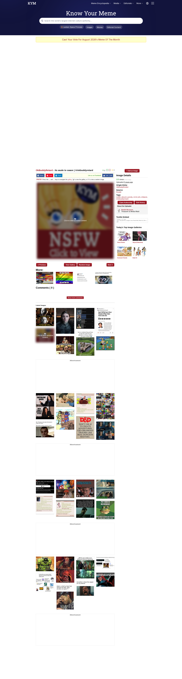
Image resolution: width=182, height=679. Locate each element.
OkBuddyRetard (44, 170)
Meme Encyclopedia (100, 3)
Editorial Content (114, 27)
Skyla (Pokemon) (138, 242)
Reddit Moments (127, 210)
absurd (123, 197)
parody (129, 197)
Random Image (84, 265)
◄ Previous (41, 265)
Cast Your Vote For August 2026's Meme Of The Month (91, 39)
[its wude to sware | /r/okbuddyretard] (75, 221)
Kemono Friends (122, 258)
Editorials (127, 3)
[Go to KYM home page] (32, 4)
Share (41, 175)
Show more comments (75, 297)
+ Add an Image (132, 171)
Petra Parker (121, 242)
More (139, 3)
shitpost (144, 197)
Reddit (118, 192)
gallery (70, 179)
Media (116, 3)
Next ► (110, 265)
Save (50, 175)
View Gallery (70, 265)
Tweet (59, 175)
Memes (100, 27)
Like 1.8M (108, 175)
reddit (118, 197)
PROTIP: (39, 179)
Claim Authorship (125, 202)
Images (89, 27)
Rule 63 (135, 258)
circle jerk (136, 197)
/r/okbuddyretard (122, 199)
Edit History (140, 202)
